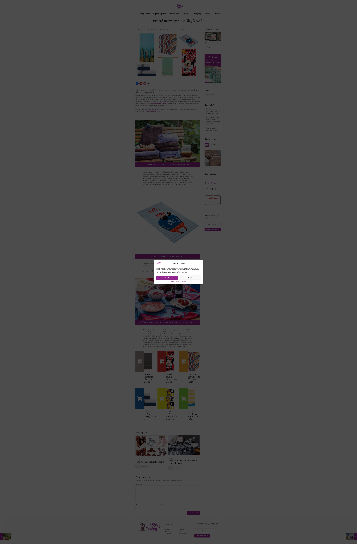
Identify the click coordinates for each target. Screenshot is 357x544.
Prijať (167, 277)
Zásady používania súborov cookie (178, 281)
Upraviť (190, 277)
